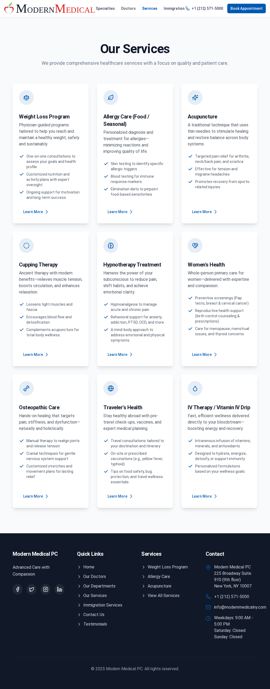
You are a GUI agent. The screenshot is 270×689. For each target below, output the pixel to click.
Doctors (128, 8)
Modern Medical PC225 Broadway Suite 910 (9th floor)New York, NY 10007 (233, 576)
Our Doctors (94, 576)
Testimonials (95, 624)
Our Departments (99, 586)
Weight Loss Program (168, 566)
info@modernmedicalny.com (240, 607)
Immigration (174, 8)
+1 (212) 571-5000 (207, 8)
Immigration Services (102, 605)
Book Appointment (246, 8)
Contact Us (93, 614)
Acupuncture (159, 586)
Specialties (105, 8)
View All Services (164, 595)
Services (149, 8)
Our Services (95, 595)
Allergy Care (159, 576)
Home (88, 566)
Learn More (33, 212)
